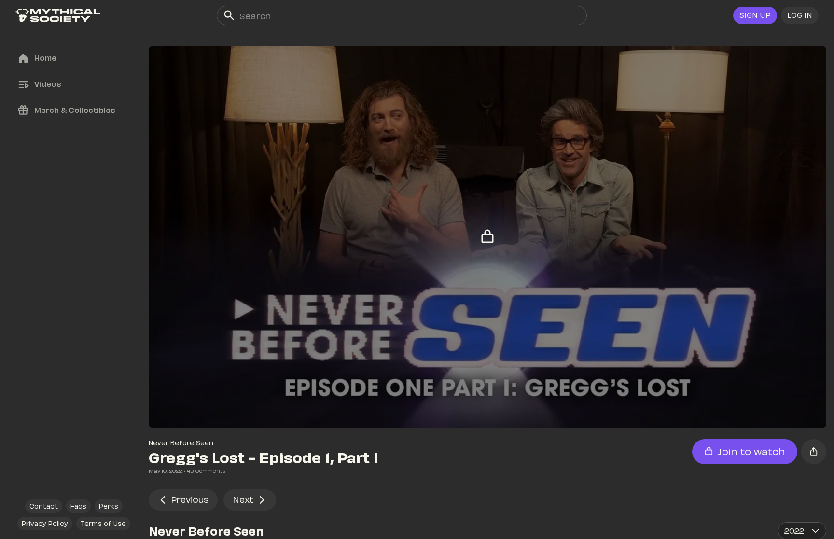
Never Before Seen (181, 442)
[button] (800, 15)
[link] (57, 15)
